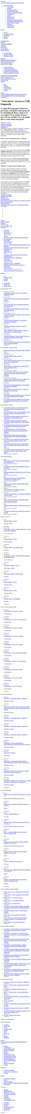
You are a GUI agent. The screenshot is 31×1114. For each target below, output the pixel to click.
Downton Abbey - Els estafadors (12, 598)
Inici (5, 84)
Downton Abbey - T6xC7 (10, 539)
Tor (5, 1035)
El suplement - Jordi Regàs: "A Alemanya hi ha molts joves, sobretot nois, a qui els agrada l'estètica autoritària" (16, 935)
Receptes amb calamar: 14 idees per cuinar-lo (15, 326)
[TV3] (7, 77)
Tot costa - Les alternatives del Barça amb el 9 (15, 989)
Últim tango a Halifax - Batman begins (13, 574)
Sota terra (20, 128)
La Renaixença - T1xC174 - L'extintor (13, 636)
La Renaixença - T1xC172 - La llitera (13, 644)
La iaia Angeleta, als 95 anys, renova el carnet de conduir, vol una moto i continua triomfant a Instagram (16, 373)
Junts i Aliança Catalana (13, 22)
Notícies (6, 279)
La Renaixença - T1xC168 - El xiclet (13, 669)
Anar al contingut (19, 2)
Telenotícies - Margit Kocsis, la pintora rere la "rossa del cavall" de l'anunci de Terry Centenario (17, 781)
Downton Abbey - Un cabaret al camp (13, 547)
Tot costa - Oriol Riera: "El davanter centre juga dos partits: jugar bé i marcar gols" (17, 1011)
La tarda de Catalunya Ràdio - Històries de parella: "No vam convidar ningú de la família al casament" (16, 907)
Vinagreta (6, 1024)
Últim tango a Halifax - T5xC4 (11, 565)
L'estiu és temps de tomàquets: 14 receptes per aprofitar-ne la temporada (15, 321)
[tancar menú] (3, 81)
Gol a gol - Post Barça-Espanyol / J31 (13, 861)
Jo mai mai (6, 1033)
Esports (6, 280)
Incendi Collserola (8, 5)
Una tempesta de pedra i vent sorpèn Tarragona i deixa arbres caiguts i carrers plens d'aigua (16, 408)
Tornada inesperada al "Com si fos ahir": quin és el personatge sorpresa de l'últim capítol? (16, 337)
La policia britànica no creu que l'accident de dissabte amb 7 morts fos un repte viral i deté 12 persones (16, 431)
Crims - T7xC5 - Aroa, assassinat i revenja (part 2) (16, 892)
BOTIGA (11, 96)
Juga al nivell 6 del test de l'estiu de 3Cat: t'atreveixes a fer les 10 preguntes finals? (17, 342)
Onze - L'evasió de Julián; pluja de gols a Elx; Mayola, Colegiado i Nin (15, 832)
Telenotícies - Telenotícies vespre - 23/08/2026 (15, 718)
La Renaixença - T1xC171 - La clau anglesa (15, 661)
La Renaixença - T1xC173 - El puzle (13, 627)
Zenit (5, 1032)
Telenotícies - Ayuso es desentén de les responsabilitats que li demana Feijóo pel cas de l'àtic (17, 743)
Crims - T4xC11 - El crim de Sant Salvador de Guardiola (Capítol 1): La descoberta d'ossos (15, 918)
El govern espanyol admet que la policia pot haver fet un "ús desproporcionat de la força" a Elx (16, 440)
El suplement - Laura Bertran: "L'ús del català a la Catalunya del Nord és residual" (16, 955)
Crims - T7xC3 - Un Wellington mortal (13, 900)
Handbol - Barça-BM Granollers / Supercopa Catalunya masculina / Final (15, 880)
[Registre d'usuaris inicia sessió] (9, 44)
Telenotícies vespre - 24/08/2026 (12, 263)
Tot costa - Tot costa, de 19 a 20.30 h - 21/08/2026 (16, 1008)
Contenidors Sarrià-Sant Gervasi (15, 21)
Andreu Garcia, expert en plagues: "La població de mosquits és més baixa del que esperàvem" (16, 379)
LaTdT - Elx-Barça (9, 1000)
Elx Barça (9, 24)
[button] (15, 200)
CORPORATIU (5, 41)
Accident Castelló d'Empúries (14, 20)
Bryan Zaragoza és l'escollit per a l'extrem (14, 489)
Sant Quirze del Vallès (12, 11)
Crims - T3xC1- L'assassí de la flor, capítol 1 (15, 915)
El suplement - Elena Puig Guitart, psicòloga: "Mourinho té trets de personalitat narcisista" (15, 945)
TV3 (5, 276)
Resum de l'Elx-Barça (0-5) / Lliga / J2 (13, 270)
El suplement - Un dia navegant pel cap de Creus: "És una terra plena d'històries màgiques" (16, 970)
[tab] (17, 276)
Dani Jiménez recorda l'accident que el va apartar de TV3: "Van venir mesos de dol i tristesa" (17, 395)
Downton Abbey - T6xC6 (10, 590)
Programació (8, 79)
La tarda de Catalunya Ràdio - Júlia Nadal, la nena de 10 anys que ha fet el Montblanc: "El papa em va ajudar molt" (17, 951)
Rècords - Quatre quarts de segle (12, 1015)
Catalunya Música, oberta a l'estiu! (12, 356)
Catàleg (14, 79)
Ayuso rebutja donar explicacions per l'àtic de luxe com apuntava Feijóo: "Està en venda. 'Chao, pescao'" (16, 451)
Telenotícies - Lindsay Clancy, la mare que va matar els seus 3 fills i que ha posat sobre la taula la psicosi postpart (17, 708)
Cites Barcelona (8, 1029)
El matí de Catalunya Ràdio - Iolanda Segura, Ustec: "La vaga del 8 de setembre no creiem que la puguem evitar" (17, 965)
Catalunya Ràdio (8, 277)
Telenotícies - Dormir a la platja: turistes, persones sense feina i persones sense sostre (16, 771)
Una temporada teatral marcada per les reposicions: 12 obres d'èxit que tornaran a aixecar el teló (16, 425)
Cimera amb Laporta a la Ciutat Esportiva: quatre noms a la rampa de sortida (16, 500)
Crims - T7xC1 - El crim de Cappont (13, 897)
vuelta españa (10, 27)
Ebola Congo (10, 18)
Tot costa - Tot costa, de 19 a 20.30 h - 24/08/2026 (16, 982)
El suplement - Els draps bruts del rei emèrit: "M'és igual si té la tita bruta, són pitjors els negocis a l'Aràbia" (16, 940)
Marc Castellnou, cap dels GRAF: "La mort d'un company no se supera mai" (16, 390)
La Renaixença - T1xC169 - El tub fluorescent (15, 652)
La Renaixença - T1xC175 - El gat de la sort (15, 619)
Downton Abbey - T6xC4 (10, 582)
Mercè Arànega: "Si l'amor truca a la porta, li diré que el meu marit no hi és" (16, 367)
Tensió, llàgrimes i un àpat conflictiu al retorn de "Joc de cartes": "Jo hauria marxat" (16, 331)
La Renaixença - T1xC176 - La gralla (13, 611)
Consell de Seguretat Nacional (14, 12)
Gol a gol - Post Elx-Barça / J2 (11, 814)
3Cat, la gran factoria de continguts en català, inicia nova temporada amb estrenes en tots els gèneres (16, 400)
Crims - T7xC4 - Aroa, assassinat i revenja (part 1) (16, 894)
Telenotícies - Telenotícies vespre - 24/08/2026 (15, 698)
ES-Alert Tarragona (12, 9)
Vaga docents (10, 14)
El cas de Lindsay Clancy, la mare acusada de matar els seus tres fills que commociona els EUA (17, 412)
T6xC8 (5, 236)
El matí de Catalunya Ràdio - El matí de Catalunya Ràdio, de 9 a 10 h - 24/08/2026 (16, 974)
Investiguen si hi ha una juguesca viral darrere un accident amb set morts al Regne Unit (16, 417)
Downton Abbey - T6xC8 (10, 521)
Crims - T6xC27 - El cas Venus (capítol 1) (14, 922)
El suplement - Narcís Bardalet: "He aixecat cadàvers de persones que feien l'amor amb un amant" (17, 929)
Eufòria (6, 1030)
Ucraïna (9, 15)
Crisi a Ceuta (10, 7)
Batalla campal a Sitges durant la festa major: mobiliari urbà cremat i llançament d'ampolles (15, 435)
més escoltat (7, 286)
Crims (5, 1027)
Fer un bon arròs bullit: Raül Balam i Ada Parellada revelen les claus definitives (16, 385)
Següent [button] (3, 220)
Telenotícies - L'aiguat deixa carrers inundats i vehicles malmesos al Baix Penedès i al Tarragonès (16, 761)
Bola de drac (7, 1026)
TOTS (6, 226)
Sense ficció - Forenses (9, 752)
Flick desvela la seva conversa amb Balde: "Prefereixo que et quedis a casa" (14, 478)
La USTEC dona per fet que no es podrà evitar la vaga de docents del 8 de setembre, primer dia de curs (16, 445)
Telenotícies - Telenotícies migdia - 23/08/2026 (15, 734)
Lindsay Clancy (11, 17)
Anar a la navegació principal (8, 2)
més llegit (7, 283)
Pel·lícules (6, 1037)
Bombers (9, 8)
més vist (6, 284)
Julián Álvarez (10, 25)
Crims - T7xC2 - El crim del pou (12, 903)
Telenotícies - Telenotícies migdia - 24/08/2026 (15, 726)
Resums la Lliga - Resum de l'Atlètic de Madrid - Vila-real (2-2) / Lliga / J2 (16, 842)
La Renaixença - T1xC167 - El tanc (13, 686)
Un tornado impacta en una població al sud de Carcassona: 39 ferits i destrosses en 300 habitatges (16, 421)
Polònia (6, 1036)
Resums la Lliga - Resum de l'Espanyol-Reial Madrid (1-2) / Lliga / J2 (15, 852)
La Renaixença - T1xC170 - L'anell (13, 677)
